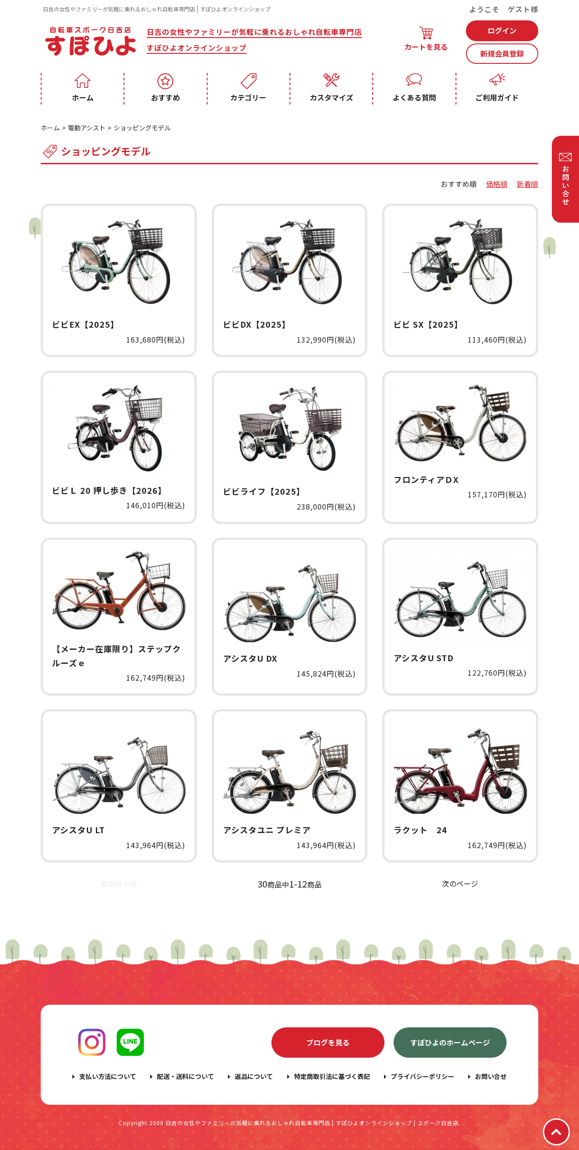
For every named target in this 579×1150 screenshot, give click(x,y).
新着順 (527, 183)
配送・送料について (185, 1076)
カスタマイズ (331, 97)
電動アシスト (86, 127)
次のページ (460, 883)
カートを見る (426, 46)
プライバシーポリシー (422, 1076)
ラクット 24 (420, 829)
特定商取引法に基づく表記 (332, 1076)
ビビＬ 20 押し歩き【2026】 (109, 490)
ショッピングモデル (142, 127)
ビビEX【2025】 (85, 324)
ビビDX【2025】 (256, 324)
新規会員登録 (502, 53)
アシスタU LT (78, 829)
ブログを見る (328, 1042)
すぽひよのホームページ (450, 1042)
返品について (254, 1076)
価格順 (497, 183)
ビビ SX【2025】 (428, 324)
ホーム (83, 97)
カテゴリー (248, 97)
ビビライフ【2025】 (264, 491)
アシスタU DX (250, 658)
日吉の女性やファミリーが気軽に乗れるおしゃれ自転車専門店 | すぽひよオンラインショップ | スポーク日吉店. (313, 1122)
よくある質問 (414, 97)
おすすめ (165, 97)
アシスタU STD (424, 657)
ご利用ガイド (497, 97)
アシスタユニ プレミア (267, 829)
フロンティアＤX (426, 479)
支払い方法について (107, 1076)
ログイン (502, 30)
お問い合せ (491, 1076)
